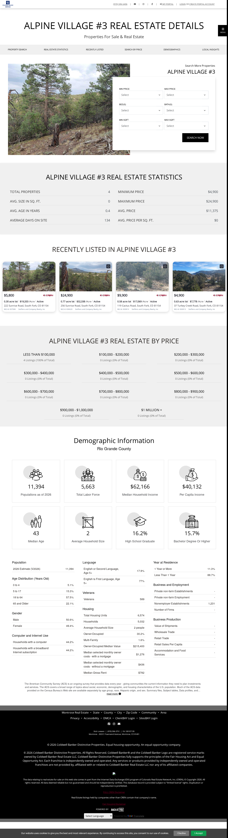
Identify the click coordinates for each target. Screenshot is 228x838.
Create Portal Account (202, 4)
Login (183, 4)
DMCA (107, 718)
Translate (139, 816)
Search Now (195, 138)
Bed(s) (122, 104)
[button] (223, 30)
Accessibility (91, 718)
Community (149, 712)
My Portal (167, 4)
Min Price (124, 88)
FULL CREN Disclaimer (114, 792)
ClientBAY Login (125, 718)
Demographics (172, 49)
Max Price (169, 88)
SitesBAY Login (148, 718)
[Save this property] (52, 266)
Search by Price (133, 49)
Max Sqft (169, 119)
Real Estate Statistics (56, 49)
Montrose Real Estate (75, 712)
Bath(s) (168, 104)
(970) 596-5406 (120, 4)
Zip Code (131, 712)
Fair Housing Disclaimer (114, 804)
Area (163, 712)
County (108, 712)
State (96, 712)
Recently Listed (94, 49)
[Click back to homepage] (6, 4)
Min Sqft (124, 119)
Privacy (74, 718)
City (119, 712)
